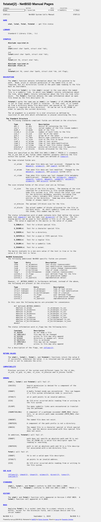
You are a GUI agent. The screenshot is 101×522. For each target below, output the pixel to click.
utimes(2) (40, 166)
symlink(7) (13, 476)
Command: (7, 8)
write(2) (54, 172)
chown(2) (30, 179)
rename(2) (58, 179)
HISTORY (6, 493)
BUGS (5, 505)
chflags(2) (61, 177)
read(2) (53, 166)
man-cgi (57, 519)
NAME (5, 20)
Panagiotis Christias (67, 519)
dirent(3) (50, 217)
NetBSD (33, 519)
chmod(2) (72, 177)
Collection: (63, 8)
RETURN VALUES (9, 353)
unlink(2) (69, 179)
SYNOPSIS (7, 39)
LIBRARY (6, 30)
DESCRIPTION (8, 77)
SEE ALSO (7, 471)
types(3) (64, 156)
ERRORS (6, 378)
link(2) (39, 179)
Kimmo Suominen (43, 519)
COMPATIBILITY (9, 367)
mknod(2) (30, 166)
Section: (29, 8)
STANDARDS (7, 482)
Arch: (53, 8)
